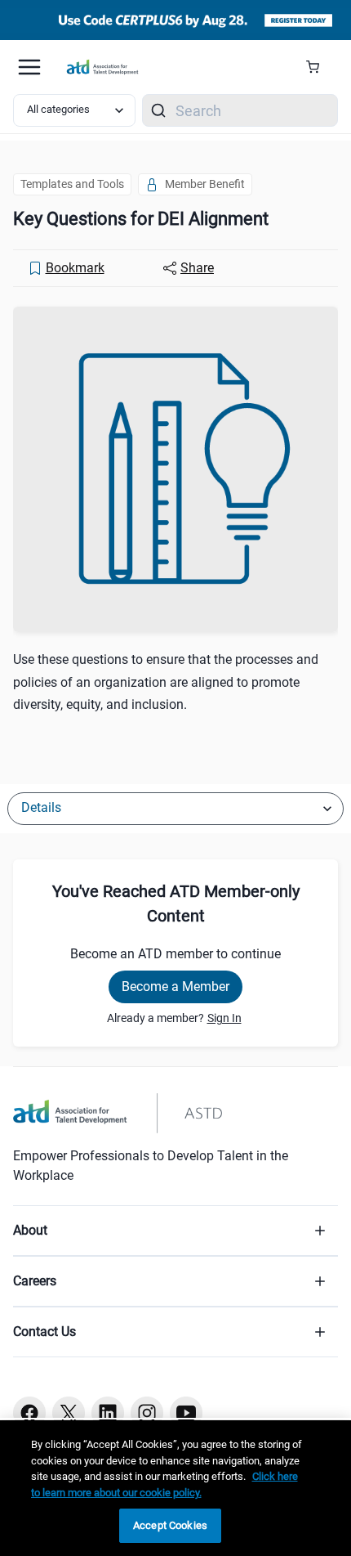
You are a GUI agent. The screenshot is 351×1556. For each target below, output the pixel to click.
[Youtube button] (186, 1413)
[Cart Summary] (319, 67)
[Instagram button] (147, 1413)
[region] (175, 1488)
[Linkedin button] (107, 1413)
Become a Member (175, 986)
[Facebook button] (29, 1413)
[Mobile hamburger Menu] (29, 67)
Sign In (224, 1018)
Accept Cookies (170, 1525)
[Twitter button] (68, 1413)
